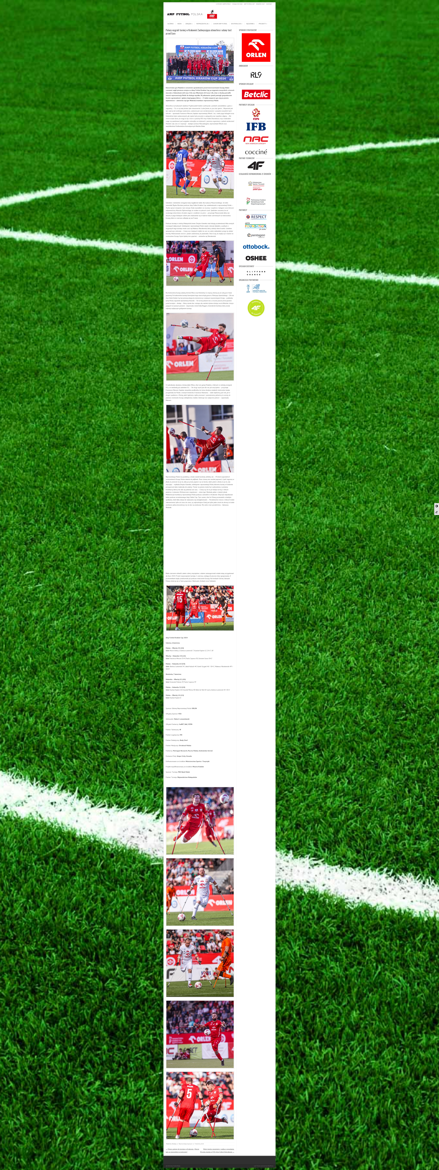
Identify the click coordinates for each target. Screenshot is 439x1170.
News (179, 24)
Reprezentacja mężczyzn (186, 1144)
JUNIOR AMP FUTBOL (220, 24)
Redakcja (174, 1144)
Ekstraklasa (236, 24)
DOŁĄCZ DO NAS (237, 4)
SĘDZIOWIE (250, 24)
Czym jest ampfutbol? (223, 4)
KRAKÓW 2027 (260, 4)
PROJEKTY (262, 24)
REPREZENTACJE (202, 24)
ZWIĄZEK (188, 24)
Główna (170, 24)
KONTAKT (269, 4)
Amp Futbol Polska (175, 1166)
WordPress (270, 1166)
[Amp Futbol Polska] (192, 19)
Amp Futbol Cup (249, 4)
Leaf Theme (257, 1166)
